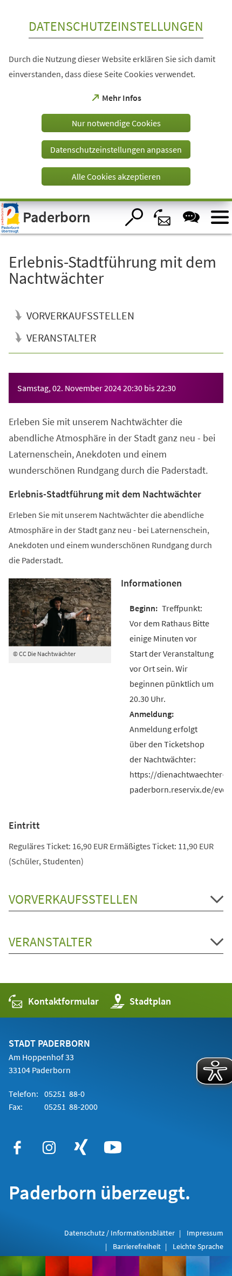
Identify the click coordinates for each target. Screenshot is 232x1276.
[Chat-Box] (191, 217)
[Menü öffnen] (220, 217)
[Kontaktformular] (163, 217)
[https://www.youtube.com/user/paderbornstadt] (112, 1147)
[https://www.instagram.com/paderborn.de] (49, 1147)
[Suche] (134, 217)
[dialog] (116, 100)
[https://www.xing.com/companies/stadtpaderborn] (81, 1147)
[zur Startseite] (59, 217)
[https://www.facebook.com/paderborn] (17, 1147)
